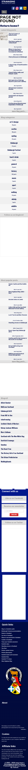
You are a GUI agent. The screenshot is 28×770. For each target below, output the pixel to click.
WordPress (16, 766)
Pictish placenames (7, 652)
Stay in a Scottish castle (8, 629)
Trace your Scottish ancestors (10, 642)
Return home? (9, 25)
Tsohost (15, 767)
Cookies (5, 734)
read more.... (23, 729)
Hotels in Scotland (7, 633)
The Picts (4, 648)
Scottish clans (5, 644)
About (4, 703)
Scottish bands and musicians (10, 654)
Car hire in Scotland (7, 635)
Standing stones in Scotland (9, 646)
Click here (21, 739)
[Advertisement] (14, 380)
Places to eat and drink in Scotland (11, 637)
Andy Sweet (19, 763)
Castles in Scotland (7, 639)
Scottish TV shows (7, 659)
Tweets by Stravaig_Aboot (7, 525)
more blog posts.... (19, 111)
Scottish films (5, 657)
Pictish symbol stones (8, 650)
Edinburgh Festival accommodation (11, 631)
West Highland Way (7, 661)
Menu (4, 12)
